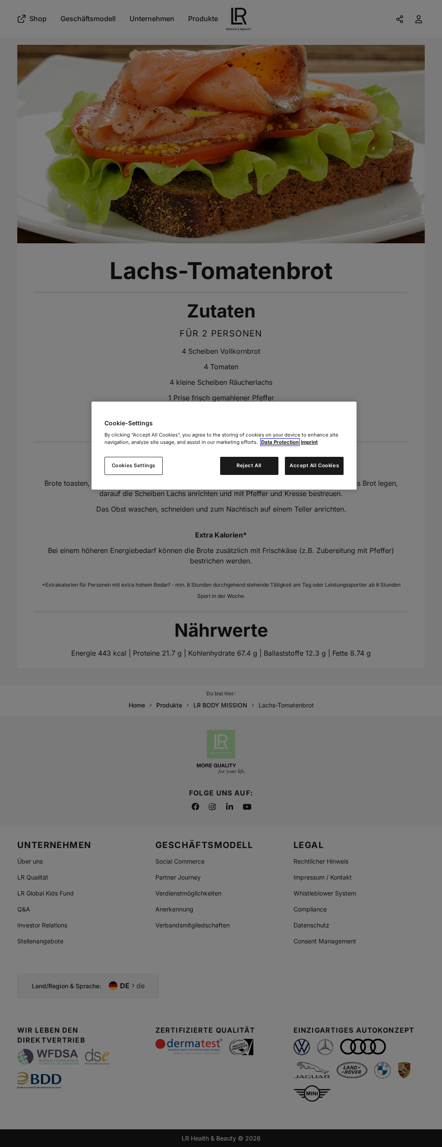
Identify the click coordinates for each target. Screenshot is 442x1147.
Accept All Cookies (314, 465)
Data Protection (280, 442)
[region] (224, 446)
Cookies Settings (133, 465)
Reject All (249, 465)
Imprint (309, 442)
